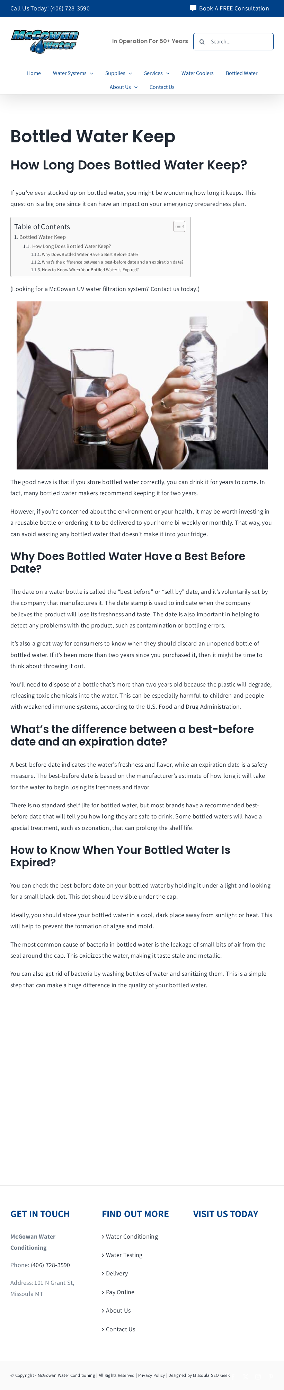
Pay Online (120, 1292)
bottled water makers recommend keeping (97, 493)
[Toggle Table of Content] (176, 226)
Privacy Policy (151, 1375)
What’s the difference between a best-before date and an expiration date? (113, 262)
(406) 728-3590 (70, 8)
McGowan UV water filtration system (97, 289)
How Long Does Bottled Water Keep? (72, 246)
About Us (118, 1310)
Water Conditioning (132, 1236)
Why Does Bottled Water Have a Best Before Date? (90, 254)
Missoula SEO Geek (211, 1375)
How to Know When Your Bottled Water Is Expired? (90, 270)
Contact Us (120, 1329)
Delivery (117, 1273)
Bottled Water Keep (42, 237)
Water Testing (124, 1255)
